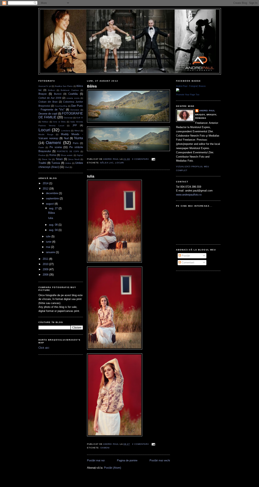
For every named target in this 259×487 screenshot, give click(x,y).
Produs (41, 155)
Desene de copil (47, 113)
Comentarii (187, 262)
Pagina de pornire (127, 460)
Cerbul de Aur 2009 (49, 98)
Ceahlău (73, 93)
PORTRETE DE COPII (68, 151)
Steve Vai (46, 159)
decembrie (52, 193)
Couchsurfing (61, 106)
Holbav (45, 122)
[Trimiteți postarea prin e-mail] (153, 159)
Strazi (59, 159)
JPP (74, 125)
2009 (46, 269)
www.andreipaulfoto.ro (189, 194)
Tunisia (55, 162)
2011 (46, 258)
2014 (46, 183)
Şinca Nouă (74, 159)
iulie (48, 236)
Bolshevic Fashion (70, 90)
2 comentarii (140, 444)
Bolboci (51, 90)
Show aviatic (67, 155)
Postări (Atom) (112, 467)
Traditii (42, 162)
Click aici (43, 347)
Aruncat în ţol (44, 86)
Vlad (67, 167)
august (50, 203)
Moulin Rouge (45, 134)
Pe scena (56, 147)
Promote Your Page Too (187, 94)
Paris (76, 143)
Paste (41, 147)
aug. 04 (53, 229)
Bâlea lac (107, 163)
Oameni (53, 142)
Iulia (50, 218)
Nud (66, 138)
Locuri (44, 129)
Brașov (42, 93)
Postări (185, 255)
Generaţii (68, 118)
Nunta (78, 138)
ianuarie (51, 252)
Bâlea (51, 212)
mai (48, 246)
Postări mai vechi (160, 460)
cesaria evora (72, 98)
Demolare (74, 110)
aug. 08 (53, 224)
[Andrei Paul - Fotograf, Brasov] (177, 90)
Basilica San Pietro (64, 86)
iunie (49, 241)
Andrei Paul (111, 159)
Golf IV (79, 118)
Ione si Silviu (59, 122)
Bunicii (58, 94)
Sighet (80, 155)
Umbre (68, 163)
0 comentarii (140, 159)
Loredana (65, 130)
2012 (46, 188)
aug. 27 (53, 208)
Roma (52, 155)
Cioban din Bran (48, 101)
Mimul (77, 130)
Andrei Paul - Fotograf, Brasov (191, 86)
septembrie (53, 198)
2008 (46, 274)
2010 (46, 264)
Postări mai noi (96, 460)
